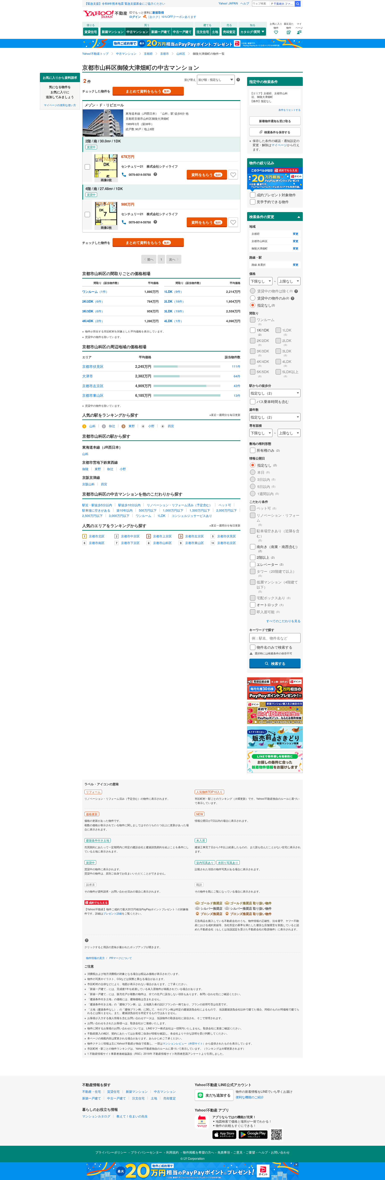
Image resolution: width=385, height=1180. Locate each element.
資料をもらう (206, 174)
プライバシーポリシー (111, 1152)
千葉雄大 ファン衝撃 (284, 3)
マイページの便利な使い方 (60, 105)
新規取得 (158, 12)
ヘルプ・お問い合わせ (274, 1152)
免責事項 (223, 1152)
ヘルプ (244, 3)
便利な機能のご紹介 (250, 1097)
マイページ (279, 145)
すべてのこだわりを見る (283, 621)
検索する (278, 663)
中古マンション (137, 31)
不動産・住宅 (91, 1091)
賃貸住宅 (90, 31)
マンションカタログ (96, 1116)
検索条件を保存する (196, 72)
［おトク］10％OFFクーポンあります (171, 16)
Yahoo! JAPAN (228, 3)
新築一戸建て (160, 31)
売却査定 (229, 31)
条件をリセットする (290, 109)
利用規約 (172, 1152)
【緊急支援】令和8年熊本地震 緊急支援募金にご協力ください (124, 3)
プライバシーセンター (146, 1152)
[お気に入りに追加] (233, 175)
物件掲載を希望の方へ (198, 1152)
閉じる (171, 76)
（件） (95, 291)
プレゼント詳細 (112, 913)
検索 (298, 4)
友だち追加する (218, 1095)
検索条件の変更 (261, 216)
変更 (295, 234)
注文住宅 (203, 31)
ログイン (135, 16)
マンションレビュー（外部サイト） (184, 1043)
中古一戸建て (182, 31)
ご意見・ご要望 (244, 1152)
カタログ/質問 (250, 31)
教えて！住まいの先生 (132, 1116)
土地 (215, 31)
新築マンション (113, 31)
